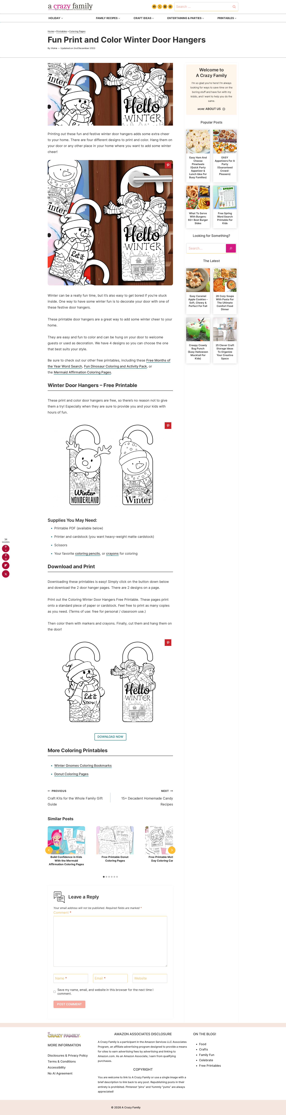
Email (100, 978)
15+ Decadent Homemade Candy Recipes (147, 797)
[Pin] (168, 165)
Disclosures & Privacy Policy (68, 1055)
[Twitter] (159, 6)
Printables (61, 31)
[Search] (231, 248)
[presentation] (66, 840)
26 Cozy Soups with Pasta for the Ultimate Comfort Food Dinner (225, 302)
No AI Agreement (60, 1073)
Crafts (203, 1049)
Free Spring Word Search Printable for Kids (225, 218)
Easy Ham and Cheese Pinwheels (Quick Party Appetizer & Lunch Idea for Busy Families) (198, 167)
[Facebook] (154, 6)
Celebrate (206, 1060)
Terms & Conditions (62, 1061)
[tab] (104, 877)
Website (140, 978)
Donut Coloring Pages (71, 774)
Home (51, 31)
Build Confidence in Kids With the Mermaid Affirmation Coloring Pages (66, 860)
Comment (62, 913)
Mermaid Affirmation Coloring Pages (82, 372)
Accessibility (57, 1067)
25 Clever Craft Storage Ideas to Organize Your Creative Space (225, 352)
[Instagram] (165, 6)
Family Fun (206, 1055)
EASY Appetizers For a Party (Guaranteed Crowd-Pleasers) (225, 166)
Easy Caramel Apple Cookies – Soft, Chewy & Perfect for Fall (198, 301)
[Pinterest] (170, 6)
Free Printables (210, 1065)
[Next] (171, 850)
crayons (112, 554)
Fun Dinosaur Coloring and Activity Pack (115, 366)
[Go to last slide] (49, 850)
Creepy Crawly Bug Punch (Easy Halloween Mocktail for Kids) (198, 352)
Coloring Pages (77, 31)
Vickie (54, 48)
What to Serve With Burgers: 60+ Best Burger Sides (198, 218)
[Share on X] (5, 574)
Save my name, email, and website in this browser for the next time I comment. (105, 991)
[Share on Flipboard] (5, 565)
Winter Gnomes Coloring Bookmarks (83, 766)
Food (202, 1044)
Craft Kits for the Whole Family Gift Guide (75, 797)
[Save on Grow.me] (5, 582)
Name (61, 978)
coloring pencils (87, 554)
